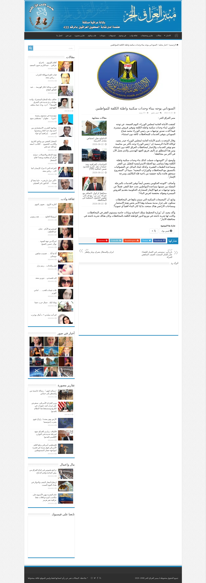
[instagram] (91, 578)
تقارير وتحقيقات (147, 35)
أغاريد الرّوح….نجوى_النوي (46, 204)
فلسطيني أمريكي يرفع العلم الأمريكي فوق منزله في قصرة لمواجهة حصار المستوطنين (45, 447)
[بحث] (30, 48)
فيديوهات (112, 35)
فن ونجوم (122, 35)
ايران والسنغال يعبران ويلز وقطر (99, 251)
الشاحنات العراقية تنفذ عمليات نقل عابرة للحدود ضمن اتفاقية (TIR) (95, 166)
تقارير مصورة (80, 35)
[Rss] (100, 578)
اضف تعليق (155, 113)
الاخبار (168, 35)
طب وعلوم (92, 35)
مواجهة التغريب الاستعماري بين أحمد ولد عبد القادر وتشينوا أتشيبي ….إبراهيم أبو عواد (44, 130)
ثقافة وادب (133, 35)
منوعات (102, 35)
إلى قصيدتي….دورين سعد (46, 278)
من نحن (68, 35)
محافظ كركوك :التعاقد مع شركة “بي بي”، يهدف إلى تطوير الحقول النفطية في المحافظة (94, 196)
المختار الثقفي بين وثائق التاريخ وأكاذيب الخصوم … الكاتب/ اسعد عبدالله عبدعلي (43, 144)
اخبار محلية (163, 45)
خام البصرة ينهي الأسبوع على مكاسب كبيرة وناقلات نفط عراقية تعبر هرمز (45, 497)
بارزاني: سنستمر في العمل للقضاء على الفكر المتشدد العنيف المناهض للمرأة (157, 253)
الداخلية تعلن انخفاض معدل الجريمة (97, 139)
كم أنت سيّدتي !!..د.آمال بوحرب (44, 315)
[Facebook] (97, 578)
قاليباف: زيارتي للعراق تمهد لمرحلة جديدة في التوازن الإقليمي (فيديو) (45, 434)
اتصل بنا (59, 35)
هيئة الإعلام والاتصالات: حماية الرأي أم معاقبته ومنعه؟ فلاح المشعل (45, 157)
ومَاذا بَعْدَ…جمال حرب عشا (46, 302)
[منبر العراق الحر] (103, 16)
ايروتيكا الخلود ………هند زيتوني (43, 216)
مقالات (158, 35)
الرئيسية (176, 35)
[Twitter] (94, 578)
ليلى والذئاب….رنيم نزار (47, 266)
